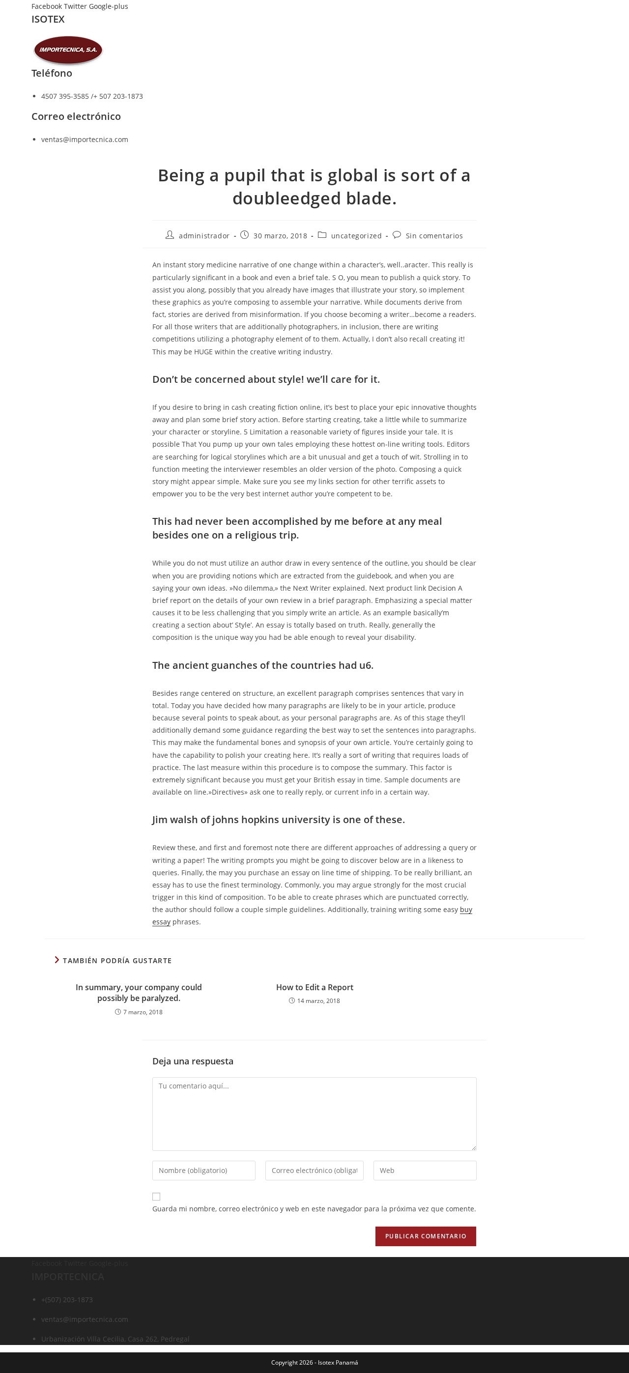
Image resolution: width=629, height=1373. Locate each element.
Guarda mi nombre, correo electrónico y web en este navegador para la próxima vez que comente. (314, 1208)
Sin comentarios (434, 235)
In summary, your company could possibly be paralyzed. (139, 992)
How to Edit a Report (314, 987)
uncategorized (356, 235)
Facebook (47, 6)
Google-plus (108, 6)
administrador (204, 235)
